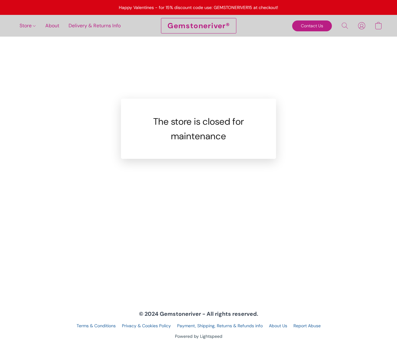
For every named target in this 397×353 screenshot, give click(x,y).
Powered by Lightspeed (198, 336)
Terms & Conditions (96, 325)
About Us (278, 325)
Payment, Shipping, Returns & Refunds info (220, 325)
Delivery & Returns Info (95, 25)
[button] (198, 26)
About (52, 25)
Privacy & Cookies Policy (146, 325)
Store (26, 25)
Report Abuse (307, 325)
